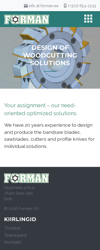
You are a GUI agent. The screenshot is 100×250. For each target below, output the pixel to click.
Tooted (12, 228)
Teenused (15, 235)
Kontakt (12, 242)
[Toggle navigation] (88, 19)
